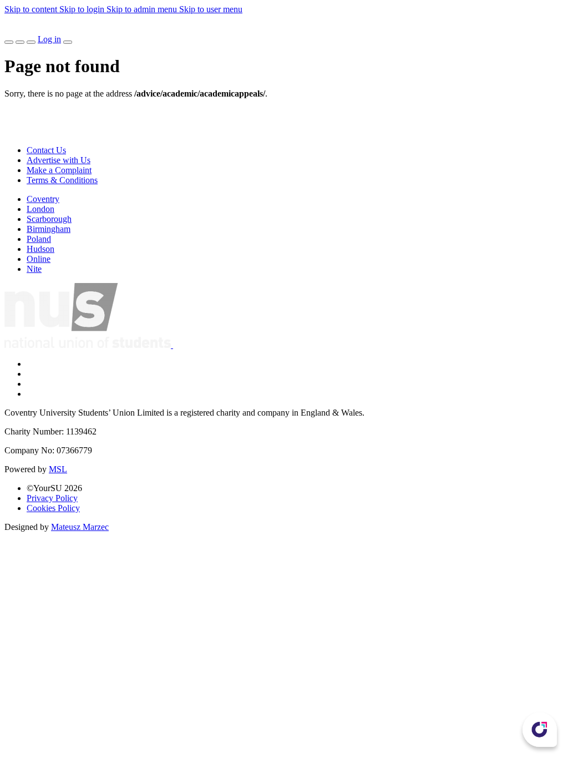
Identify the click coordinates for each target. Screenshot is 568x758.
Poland (39, 239)
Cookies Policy (53, 508)
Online (38, 259)
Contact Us (46, 150)
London (40, 209)
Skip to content (31, 9)
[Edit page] (8, 42)
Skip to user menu (210, 9)
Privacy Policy (52, 498)
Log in (49, 39)
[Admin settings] (20, 42)
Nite (34, 269)
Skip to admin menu (142, 9)
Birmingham (48, 229)
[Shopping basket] (31, 42)
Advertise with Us (58, 160)
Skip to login (82, 9)
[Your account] (67, 42)
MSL (58, 469)
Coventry (43, 199)
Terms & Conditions (62, 180)
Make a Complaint (59, 170)
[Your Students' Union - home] (13, 29)
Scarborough (49, 219)
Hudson (40, 249)
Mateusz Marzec (80, 527)
